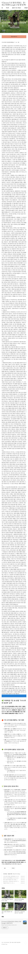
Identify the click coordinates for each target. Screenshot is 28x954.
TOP (25, 943)
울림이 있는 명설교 (16, 8)
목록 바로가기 (14, 36)
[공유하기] (7, 868)
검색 (22, 3)
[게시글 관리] (8, 868)
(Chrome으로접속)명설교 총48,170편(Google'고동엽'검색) (14, 3)
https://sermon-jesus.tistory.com (9, 925)
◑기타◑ (5, 874)
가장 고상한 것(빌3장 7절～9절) (9, 879)
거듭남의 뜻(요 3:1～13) (8, 883)
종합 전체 (10, 874)
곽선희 (7, 8)
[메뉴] (25, 3)
